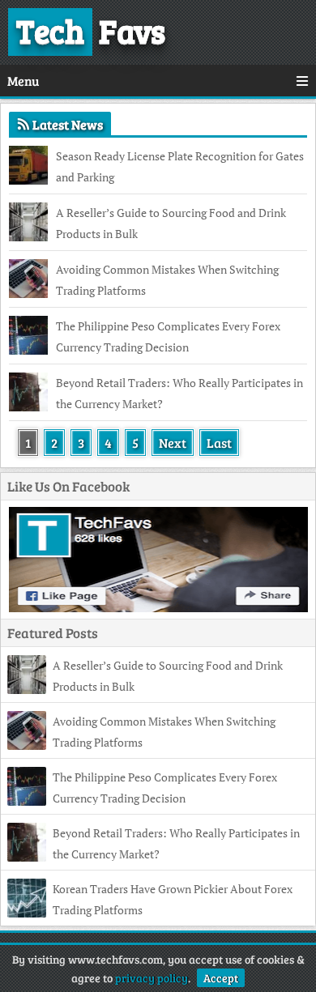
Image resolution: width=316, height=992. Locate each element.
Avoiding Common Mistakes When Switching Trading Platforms (167, 280)
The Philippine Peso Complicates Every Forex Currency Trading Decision (168, 336)
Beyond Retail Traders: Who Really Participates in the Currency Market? (179, 393)
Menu (23, 80)
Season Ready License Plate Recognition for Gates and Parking (180, 166)
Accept (220, 978)
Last (219, 442)
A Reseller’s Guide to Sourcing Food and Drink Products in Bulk (171, 223)
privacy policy (151, 978)
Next (172, 442)
